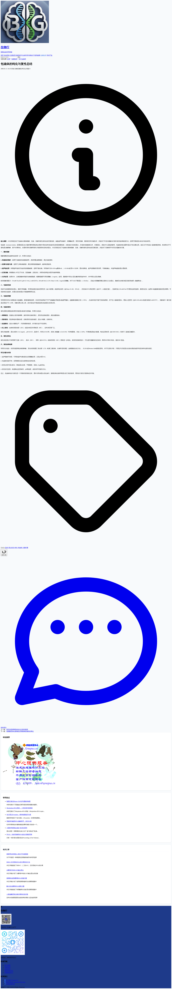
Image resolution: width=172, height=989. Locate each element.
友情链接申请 (10, 984)
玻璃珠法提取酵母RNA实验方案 (17, 878)
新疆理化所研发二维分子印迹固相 (17, 854)
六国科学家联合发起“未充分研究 (17, 828)
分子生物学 (22, 59)
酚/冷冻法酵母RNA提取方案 (15, 886)
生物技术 (43, 55)
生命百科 (7, 55)
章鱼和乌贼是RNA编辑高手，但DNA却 (19, 821)
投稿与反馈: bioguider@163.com (15, 982)
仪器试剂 (13, 55)
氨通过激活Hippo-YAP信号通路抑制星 (19, 801)
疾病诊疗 (31, 55)
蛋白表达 (11, 547)
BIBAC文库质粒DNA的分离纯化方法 (18, 862)
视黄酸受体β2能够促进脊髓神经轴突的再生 (20, 731)
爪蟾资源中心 (8, 972)
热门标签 (7, 965)
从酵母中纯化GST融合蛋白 (15, 870)
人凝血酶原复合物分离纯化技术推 (17, 894)
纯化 (16, 547)
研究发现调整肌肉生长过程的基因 (17, 729)
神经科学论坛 (8, 971)
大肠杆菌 (25, 547)
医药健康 (37, 55)
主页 (8, 59)
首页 (2, 55)
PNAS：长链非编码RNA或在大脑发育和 (19, 834)
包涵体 (20, 547)
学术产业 (49, 55)
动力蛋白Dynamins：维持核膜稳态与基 (19, 814)
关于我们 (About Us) (12, 980)
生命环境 (25, 55)
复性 (6, 547)
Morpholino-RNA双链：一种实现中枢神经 (20, 808)
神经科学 (19, 55)
